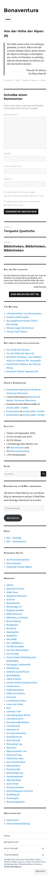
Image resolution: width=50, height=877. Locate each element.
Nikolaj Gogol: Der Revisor (20, 328)
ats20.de (10, 599)
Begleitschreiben (15, 610)
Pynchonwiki (13, 769)
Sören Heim (12, 783)
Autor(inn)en (17, 447)
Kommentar (11, 115)
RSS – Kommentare (16, 541)
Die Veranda (12, 653)
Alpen (43, 80)
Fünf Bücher (12, 668)
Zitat (18, 80)
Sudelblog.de (12, 794)
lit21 (8, 708)
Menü (8, 19)
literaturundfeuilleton (17, 722)
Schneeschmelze (15, 787)
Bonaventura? (11, 842)
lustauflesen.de (14, 736)
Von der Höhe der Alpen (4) (20, 353)
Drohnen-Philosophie (17, 317)
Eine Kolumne (13, 563)
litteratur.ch (12, 729)
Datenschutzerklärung (18, 823)
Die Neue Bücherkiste (17, 650)
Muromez (11, 747)
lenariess (11, 697)
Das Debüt (11, 639)
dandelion (11, 635)
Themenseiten (11, 855)
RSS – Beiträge (13, 538)
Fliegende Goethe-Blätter (19, 567)
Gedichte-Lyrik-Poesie (17, 671)
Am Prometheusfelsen (17, 559)
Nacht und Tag (13, 755)
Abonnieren (13, 518)
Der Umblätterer (14, 643)
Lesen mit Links (14, 704)
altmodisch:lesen (15, 588)
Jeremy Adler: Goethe (17, 407)
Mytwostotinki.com (16, 751)
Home (7, 836)
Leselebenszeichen (16, 700)
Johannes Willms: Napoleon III (22, 371)
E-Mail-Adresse (13, 166)
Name (7, 154)
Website (8, 179)
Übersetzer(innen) (19, 451)
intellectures (13, 686)
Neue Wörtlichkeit (15, 762)
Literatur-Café (13, 711)
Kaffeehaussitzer (15, 690)
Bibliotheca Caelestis (17, 617)
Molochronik (13, 740)
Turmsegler (12, 798)
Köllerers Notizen (15, 693)
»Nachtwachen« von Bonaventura (24, 313)
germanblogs (13, 675)
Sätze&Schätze (13, 780)
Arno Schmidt (11, 848)
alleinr (9, 585)
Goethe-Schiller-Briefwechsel (21, 682)
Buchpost (11, 628)
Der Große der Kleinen (18, 349)
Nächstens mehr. (15, 758)
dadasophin (12, 632)
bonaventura (12, 389)
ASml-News (12, 592)
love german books (16, 733)
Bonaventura (21, 10)
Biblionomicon (14, 614)
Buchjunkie (12, 624)
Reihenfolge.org (14, 773)
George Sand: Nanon (16, 331)
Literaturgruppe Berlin (18, 715)
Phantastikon (13, 765)
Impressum (12, 820)
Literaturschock (14, 718)
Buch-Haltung (13, 621)
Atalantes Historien (16, 596)
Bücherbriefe (13, 603)
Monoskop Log (14, 744)
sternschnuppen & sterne (19, 791)
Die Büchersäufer (15, 646)
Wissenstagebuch (15, 801)
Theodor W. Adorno (30, 80)
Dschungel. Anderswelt (18, 664)
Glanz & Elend (13, 679)
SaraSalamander (14, 776)
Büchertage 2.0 (14, 606)
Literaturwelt (13, 726)
